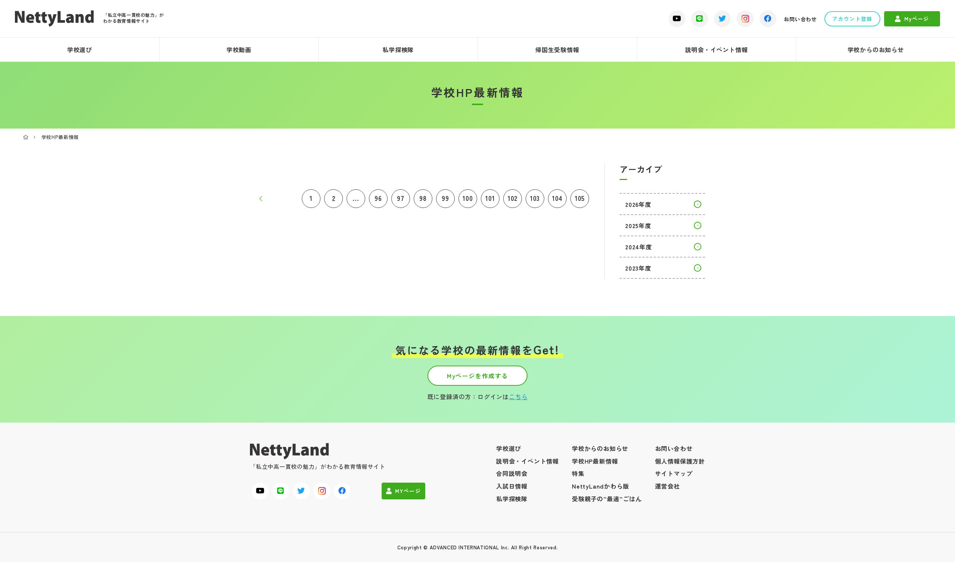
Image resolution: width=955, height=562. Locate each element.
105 (580, 198)
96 (378, 198)
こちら (518, 396)
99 (445, 198)
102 (512, 198)
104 (557, 198)
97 (400, 198)
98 (423, 198)
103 (535, 198)
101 (490, 198)
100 (468, 198)
